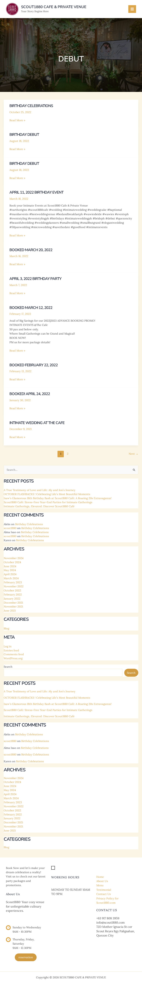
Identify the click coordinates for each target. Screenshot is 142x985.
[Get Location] (62, 868)
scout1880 (10, 528)
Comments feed (14, 654)
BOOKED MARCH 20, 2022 (30, 249)
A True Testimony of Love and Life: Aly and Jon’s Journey (39, 490)
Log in (7, 646)
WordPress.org (13, 658)
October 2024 (12, 562)
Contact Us (103, 894)
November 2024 (13, 558)
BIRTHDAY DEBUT (24, 134)
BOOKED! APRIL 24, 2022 (29, 393)
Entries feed (11, 650)
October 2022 (12, 590)
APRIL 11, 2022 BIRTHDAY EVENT (36, 192)
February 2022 (13, 594)
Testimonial (103, 889)
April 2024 (10, 574)
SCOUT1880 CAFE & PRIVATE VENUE (53, 6)
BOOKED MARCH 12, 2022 (30, 307)
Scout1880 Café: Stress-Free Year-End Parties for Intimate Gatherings (48, 502)
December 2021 (13, 602)
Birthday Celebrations (31, 105)
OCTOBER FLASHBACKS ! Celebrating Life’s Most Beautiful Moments (47, 494)
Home (100, 877)
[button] (26, 957)
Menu (100, 885)
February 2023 (13, 582)
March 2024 (11, 578)
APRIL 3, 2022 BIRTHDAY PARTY (35, 278)
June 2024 (10, 566)
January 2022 (12, 598)
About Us (102, 881)
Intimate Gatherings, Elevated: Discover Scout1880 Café (39, 506)
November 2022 (13, 586)
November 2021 (13, 606)
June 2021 (10, 610)
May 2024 (10, 570)
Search (8, 666)
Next (133, 453)
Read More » (17, 120)
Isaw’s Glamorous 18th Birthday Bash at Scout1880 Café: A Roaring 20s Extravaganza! (57, 498)
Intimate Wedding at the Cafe (37, 422)
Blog (6, 628)
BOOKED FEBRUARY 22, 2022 (33, 365)
